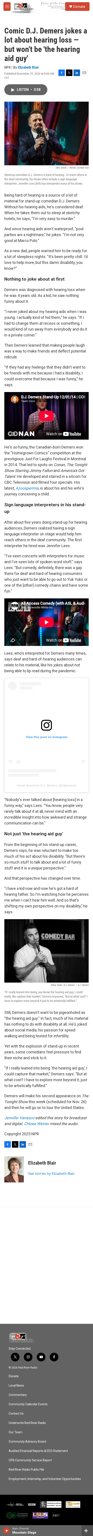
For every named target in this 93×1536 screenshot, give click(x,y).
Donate (79, 6)
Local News (16, 1385)
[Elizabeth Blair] (14, 1169)
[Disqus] (46, 1265)
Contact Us (16, 1413)
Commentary (18, 1395)
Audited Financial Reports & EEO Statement (38, 1451)
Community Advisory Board (27, 1441)
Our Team (15, 1432)
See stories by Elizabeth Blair (51, 1173)
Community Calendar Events (28, 1404)
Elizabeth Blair (28, 67)
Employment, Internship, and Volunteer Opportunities (45, 1479)
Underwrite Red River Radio (27, 1423)
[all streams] (87, 1530)
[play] (6, 1530)
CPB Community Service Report (30, 1460)
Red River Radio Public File (26, 1469)
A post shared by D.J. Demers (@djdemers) (46, 785)
